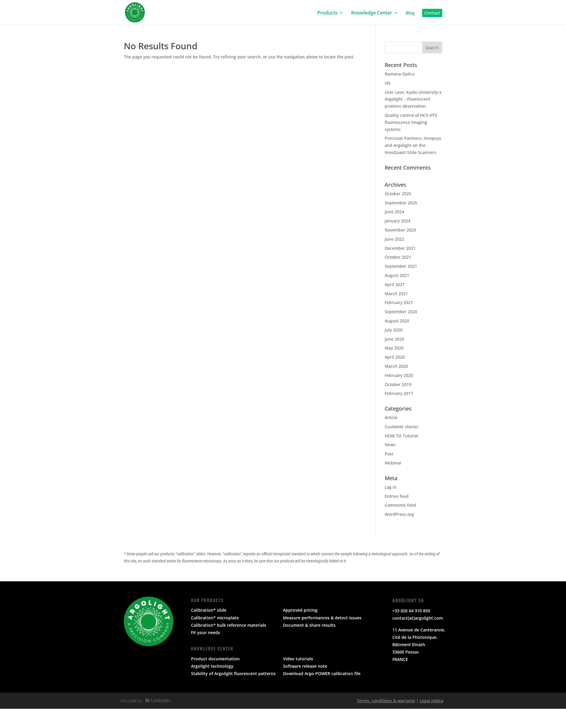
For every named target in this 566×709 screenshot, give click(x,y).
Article (391, 417)
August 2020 (397, 321)
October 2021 (398, 257)
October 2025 (398, 193)
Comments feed (400, 505)
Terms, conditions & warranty (386, 700)
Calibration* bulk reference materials (228, 625)
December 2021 (400, 248)
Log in (390, 487)
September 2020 (401, 311)
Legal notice (431, 700)
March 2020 (396, 366)
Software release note (305, 666)
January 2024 (397, 221)
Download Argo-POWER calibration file (322, 673)
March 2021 (396, 293)
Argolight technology (212, 666)
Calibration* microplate (215, 618)
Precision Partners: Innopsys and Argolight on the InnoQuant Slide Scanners (413, 145)
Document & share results (309, 625)
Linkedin (160, 700)
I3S (388, 83)
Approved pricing (300, 610)
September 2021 (401, 266)
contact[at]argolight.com (417, 618)
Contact (432, 13)
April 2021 (395, 284)
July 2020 (393, 330)
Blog (410, 13)
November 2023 (400, 230)
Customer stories (401, 426)
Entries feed (397, 496)
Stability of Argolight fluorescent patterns (233, 673)
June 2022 (394, 239)
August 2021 (397, 275)
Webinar (393, 463)
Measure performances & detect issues (322, 618)
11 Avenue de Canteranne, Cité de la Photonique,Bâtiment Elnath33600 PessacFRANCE (418, 644)
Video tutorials (298, 659)
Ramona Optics (400, 74)
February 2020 (399, 375)
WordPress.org (399, 514)
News (390, 444)
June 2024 (394, 211)
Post (389, 454)
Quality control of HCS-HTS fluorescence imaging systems (411, 122)
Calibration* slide (208, 610)
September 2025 (401, 203)
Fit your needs (205, 632)
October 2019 (398, 384)
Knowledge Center (371, 13)
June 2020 (394, 339)
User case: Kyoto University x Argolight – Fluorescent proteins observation (413, 99)
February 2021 (399, 302)
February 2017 (399, 393)
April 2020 (395, 357)
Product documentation (215, 659)
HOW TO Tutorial (401, 436)
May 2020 (394, 348)
